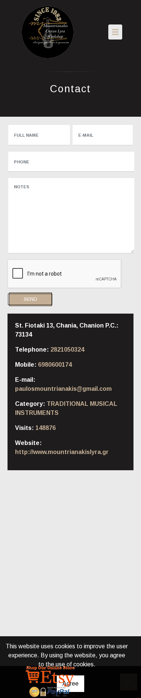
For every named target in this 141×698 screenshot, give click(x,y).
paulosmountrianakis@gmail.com (63, 389)
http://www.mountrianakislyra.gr (62, 452)
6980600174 (55, 364)
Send (30, 299)
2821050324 (67, 349)
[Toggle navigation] (115, 32)
